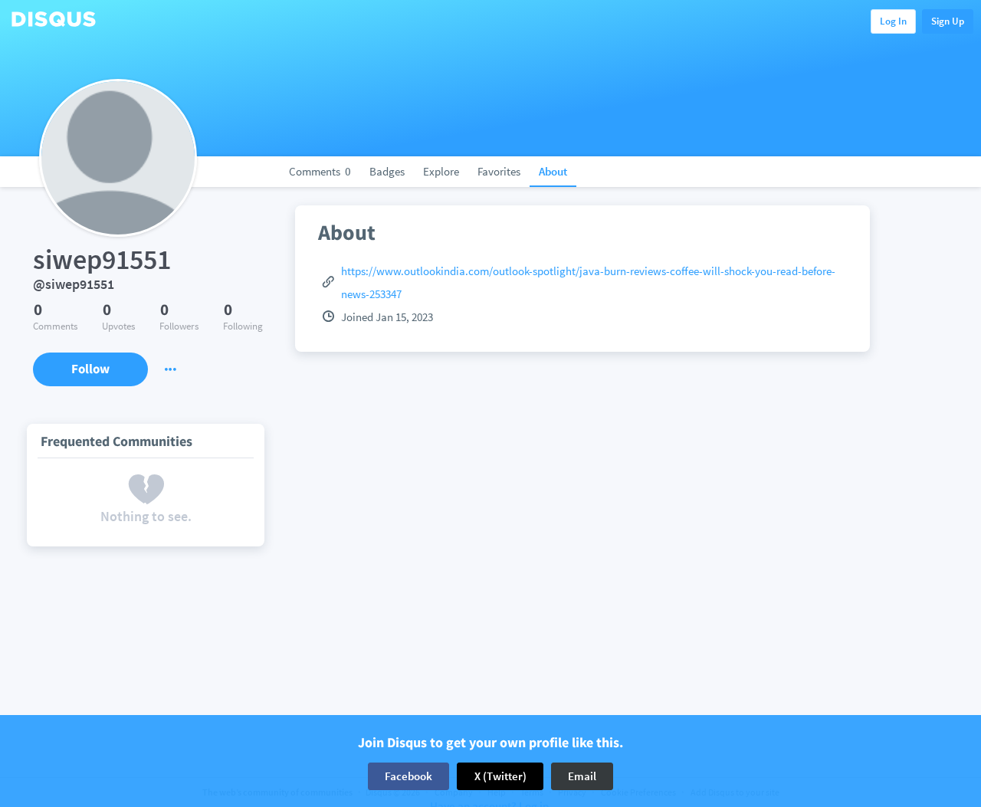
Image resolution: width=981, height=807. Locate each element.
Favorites (498, 171)
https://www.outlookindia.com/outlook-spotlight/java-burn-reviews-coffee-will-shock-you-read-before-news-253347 (588, 282)
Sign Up (947, 21)
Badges (387, 171)
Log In (893, 21)
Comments (320, 171)
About (553, 171)
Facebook (408, 776)
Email (582, 776)
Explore (441, 171)
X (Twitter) (500, 776)
